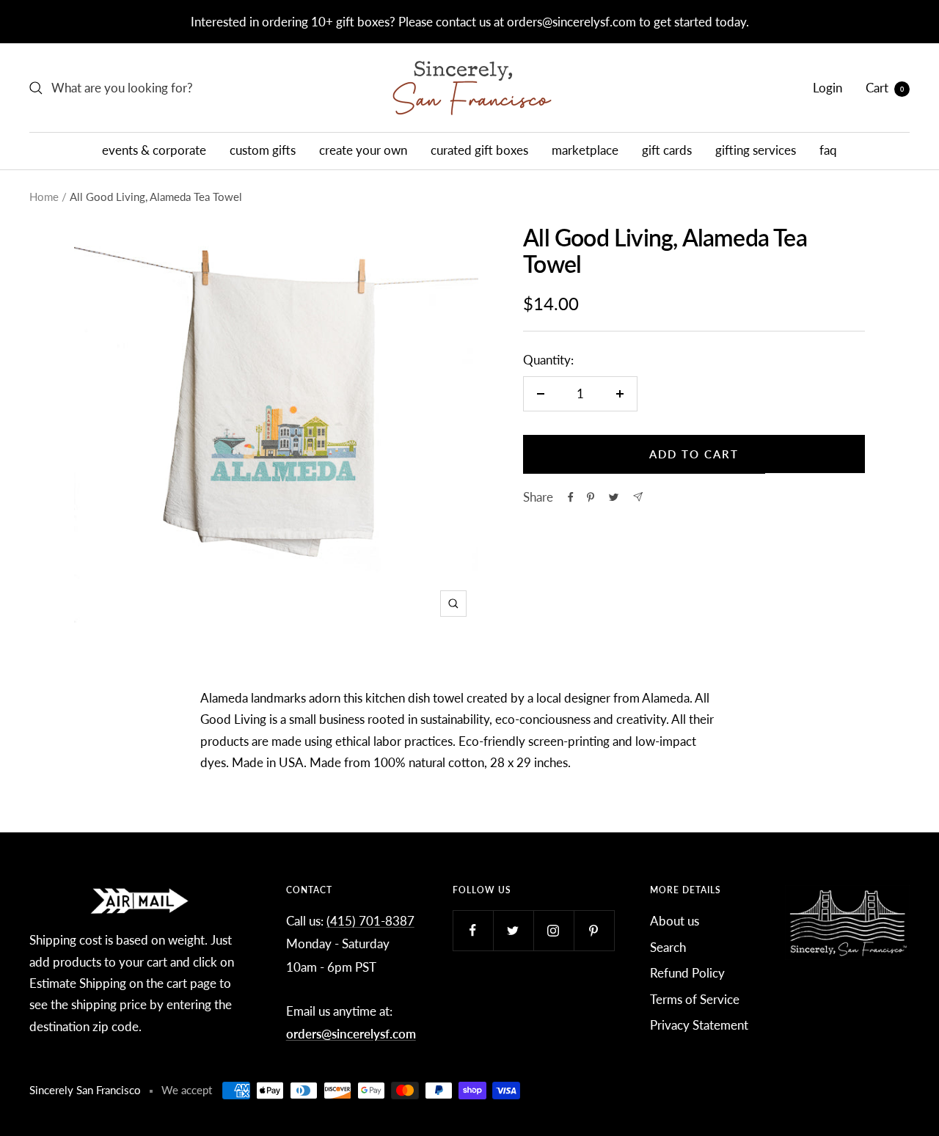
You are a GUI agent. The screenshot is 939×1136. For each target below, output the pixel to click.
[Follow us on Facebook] (473, 930)
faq (828, 150)
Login (827, 87)
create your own (363, 150)
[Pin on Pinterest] (590, 497)
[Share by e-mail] (638, 497)
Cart (885, 87)
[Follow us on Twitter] (513, 930)
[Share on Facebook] (571, 497)
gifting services (755, 150)
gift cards (667, 150)
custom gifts (263, 150)
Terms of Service (694, 999)
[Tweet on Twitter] (613, 497)
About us (674, 920)
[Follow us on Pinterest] (594, 930)
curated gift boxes (479, 150)
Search (668, 947)
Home (44, 196)
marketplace (585, 150)
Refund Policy (687, 973)
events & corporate (154, 150)
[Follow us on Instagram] (553, 930)
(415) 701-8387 (370, 920)
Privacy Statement (699, 1025)
